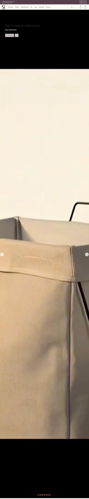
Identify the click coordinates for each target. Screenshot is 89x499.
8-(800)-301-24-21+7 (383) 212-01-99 (83, 1)
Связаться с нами (83, 3)
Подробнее (9, 35)
